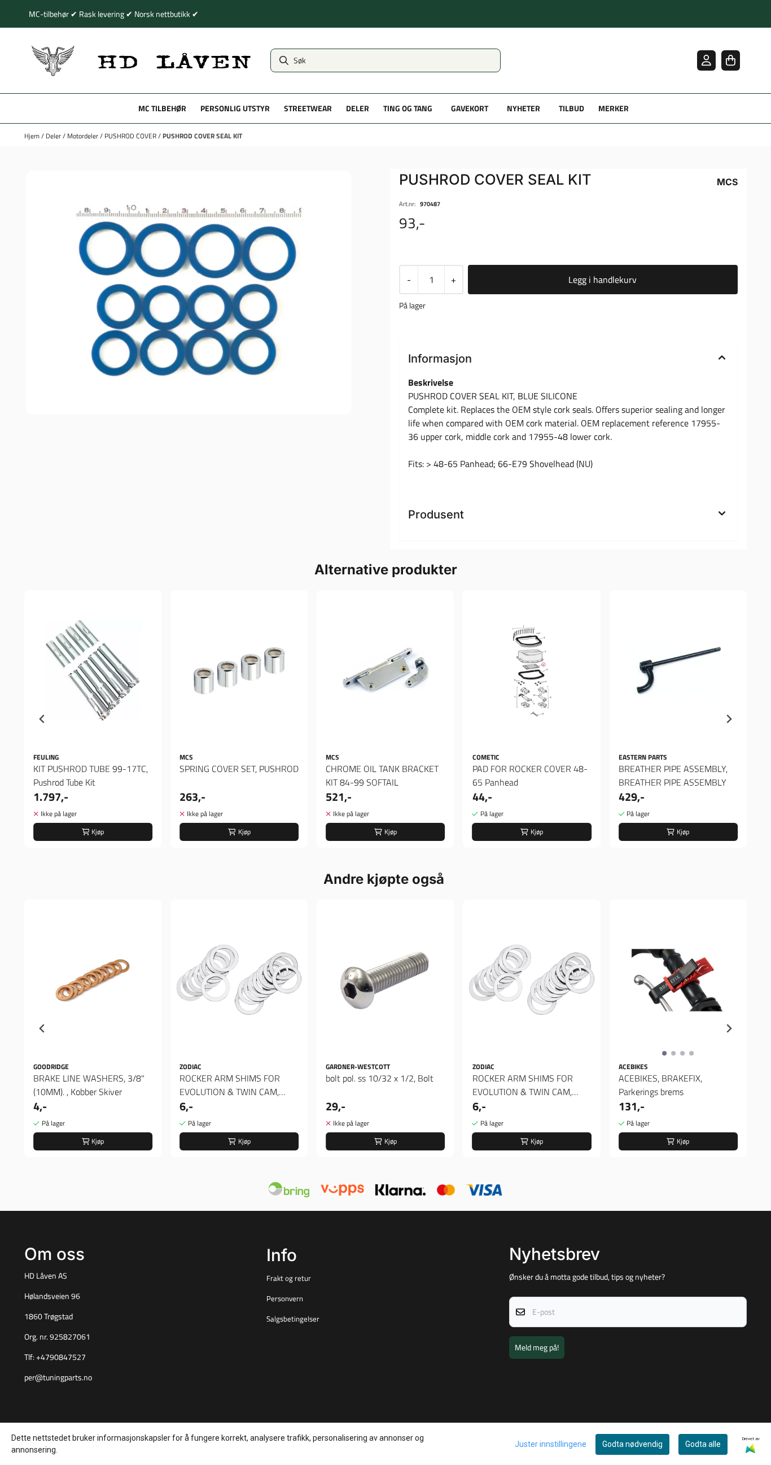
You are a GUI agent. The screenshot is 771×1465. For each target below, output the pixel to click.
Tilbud (571, 108)
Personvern (284, 1298)
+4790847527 (61, 1357)
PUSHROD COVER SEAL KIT (202, 135)
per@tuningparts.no (58, 1377)
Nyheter (523, 108)
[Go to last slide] (42, 719)
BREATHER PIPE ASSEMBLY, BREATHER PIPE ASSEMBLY (673, 775)
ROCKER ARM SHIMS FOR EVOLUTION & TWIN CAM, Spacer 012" (522, 1084)
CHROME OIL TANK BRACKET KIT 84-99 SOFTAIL (382, 775)
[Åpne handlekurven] (730, 60)
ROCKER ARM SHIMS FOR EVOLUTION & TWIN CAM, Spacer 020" (229, 1084)
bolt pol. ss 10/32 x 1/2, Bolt (379, 1078)
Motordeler (83, 135)
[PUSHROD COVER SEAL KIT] (188, 293)
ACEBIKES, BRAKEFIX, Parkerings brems (660, 1084)
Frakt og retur (288, 1278)
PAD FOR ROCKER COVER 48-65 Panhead (530, 775)
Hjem (32, 135)
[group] (92, 719)
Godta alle (703, 1444)
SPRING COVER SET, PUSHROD (239, 768)
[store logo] (141, 60)
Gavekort (469, 108)
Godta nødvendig (632, 1444)
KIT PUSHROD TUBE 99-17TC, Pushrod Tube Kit (90, 775)
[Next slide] (729, 719)
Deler (54, 135)
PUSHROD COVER (131, 135)
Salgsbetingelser (292, 1318)
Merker (613, 108)
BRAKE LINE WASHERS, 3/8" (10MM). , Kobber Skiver (88, 1084)
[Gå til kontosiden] (706, 60)
